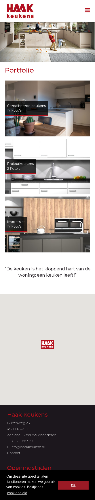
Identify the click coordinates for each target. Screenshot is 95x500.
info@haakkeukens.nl (28, 447)
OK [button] (73, 485)
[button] (47, 344)
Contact (13, 453)
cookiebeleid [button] (17, 493)
